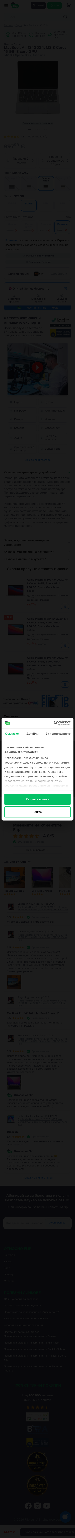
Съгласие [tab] (12, 733)
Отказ (37, 811)
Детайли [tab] (33, 733)
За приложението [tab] (58, 733)
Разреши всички (37, 799)
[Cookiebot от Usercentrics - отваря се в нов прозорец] (54, 722)
